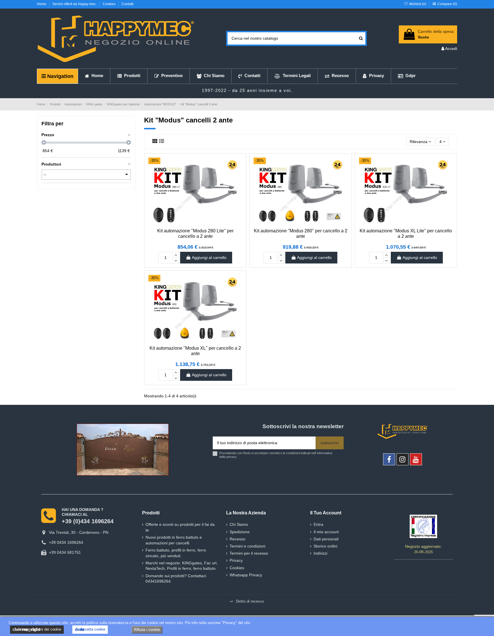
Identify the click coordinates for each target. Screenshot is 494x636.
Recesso (237, 539)
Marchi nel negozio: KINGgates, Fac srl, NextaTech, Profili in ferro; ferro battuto (182, 566)
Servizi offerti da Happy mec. (74, 4)
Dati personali (326, 539)
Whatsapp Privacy (246, 575)
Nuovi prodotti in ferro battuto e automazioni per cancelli (174, 540)
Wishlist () (417, 4)
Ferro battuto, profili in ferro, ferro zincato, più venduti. (176, 553)
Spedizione (240, 532)
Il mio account (326, 532)
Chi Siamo (239, 524)
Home (42, 4)
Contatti (127, 4)
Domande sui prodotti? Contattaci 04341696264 (176, 578)
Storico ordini (325, 546)
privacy (231, 456)
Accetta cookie (90, 629)
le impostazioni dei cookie (37, 629)
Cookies (109, 4)
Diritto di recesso (247, 601)
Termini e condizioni (247, 546)
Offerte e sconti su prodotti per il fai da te (180, 527)
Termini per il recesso (249, 553)
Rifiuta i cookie (147, 629)
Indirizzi (320, 553)
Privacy (236, 560)
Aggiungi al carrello (209, 257)
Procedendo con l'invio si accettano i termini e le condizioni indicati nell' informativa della (275, 454)
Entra (318, 524)
